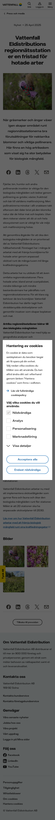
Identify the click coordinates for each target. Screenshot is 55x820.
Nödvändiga (22, 413)
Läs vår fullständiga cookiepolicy (22, 393)
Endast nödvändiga (27, 470)
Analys (18, 420)
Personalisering (24, 428)
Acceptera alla (27, 459)
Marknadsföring (25, 436)
